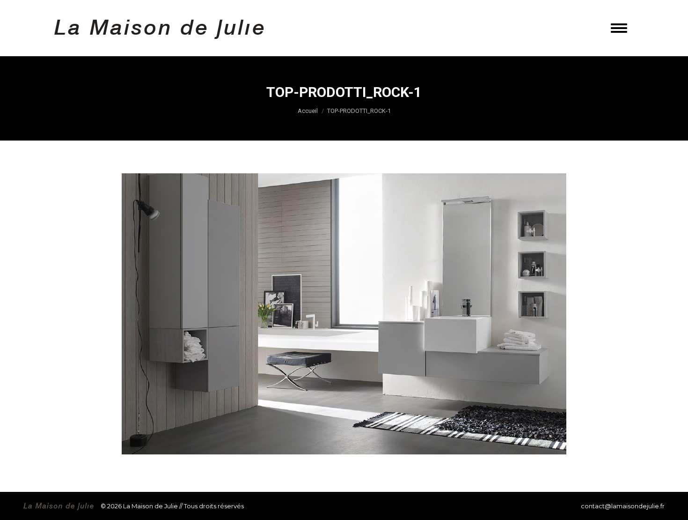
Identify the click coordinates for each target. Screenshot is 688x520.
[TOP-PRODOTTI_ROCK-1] (344, 313)
